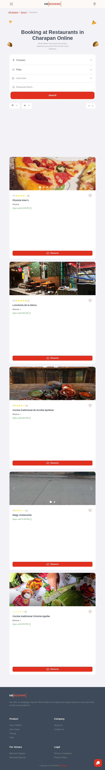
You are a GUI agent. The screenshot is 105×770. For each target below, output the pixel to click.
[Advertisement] (52, 136)
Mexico (24, 12)
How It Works (15, 725)
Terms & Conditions (63, 753)
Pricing (12, 733)
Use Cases (14, 729)
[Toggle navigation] (11, 4)
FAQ (11, 737)
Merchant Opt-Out (17, 757)
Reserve (55, 253)
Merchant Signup (17, 753)
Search (52, 95)
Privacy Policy (60, 757)
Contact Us (59, 729)
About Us (58, 725)
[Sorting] (91, 106)
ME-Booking (13, 12)
